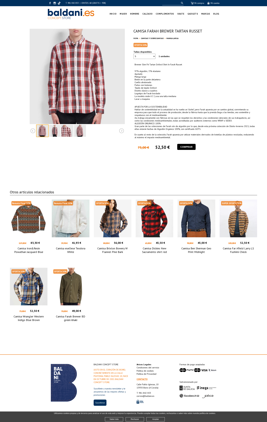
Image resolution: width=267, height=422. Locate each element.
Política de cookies (145, 370)
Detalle (28, 257)
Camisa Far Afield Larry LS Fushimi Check (238, 250)
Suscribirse (100, 402)
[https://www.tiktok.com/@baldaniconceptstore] (59, 3)
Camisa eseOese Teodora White (70, 250)
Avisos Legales (144, 364)
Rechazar (135, 419)
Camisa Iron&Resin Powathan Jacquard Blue (28, 250)
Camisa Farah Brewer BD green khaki (70, 318)
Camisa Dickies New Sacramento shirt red (154, 250)
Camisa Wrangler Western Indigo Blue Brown (29, 318)
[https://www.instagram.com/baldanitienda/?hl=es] (54, 3)
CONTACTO (142, 379)
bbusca (181, 3)
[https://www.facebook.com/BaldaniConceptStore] (50, 3)
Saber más (114, 419)
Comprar (186, 147)
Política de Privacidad (146, 373)
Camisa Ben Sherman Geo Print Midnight (196, 250)
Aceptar (155, 419)
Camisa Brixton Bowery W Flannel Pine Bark (112, 250)
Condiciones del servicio (148, 367)
